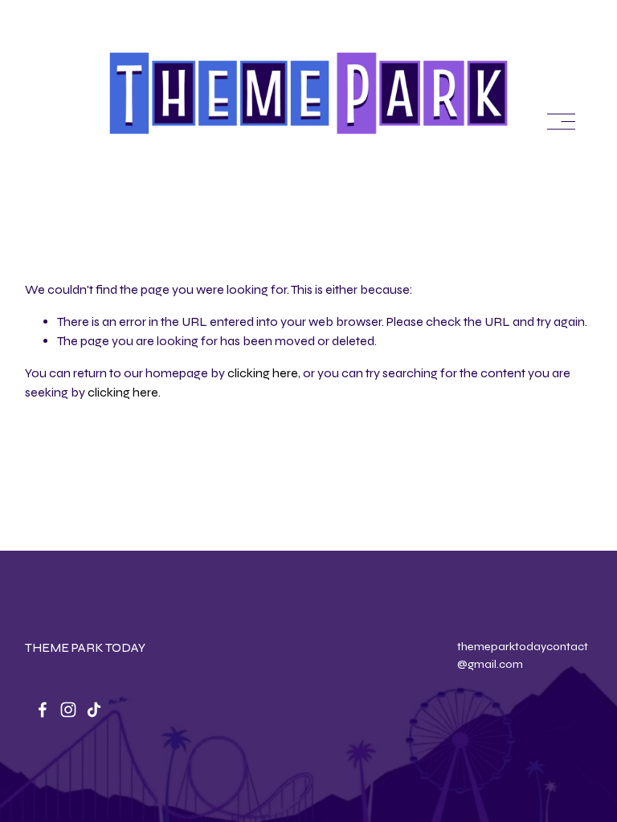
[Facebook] (43, 710)
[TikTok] (94, 710)
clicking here (262, 372)
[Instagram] (68, 710)
